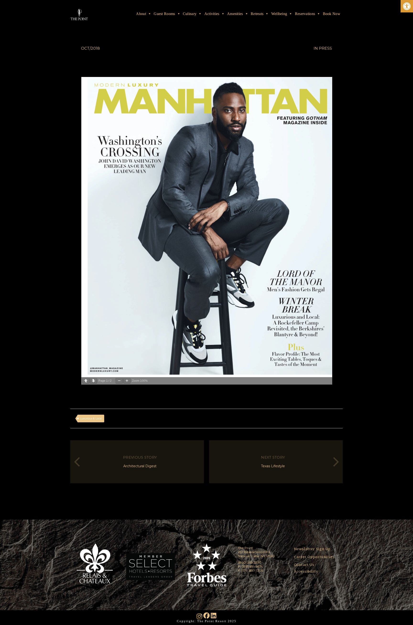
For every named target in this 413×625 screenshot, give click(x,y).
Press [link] (325, 48)
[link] (407, 6)
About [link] (141, 14)
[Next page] (93, 381)
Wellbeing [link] (279, 14)
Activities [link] (211, 14)
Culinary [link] (189, 14)
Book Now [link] (331, 14)
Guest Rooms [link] (164, 14)
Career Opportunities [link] (314, 557)
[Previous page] (85, 381)
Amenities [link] (235, 14)
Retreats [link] (257, 14)
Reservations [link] (305, 14)
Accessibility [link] (306, 571)
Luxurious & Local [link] (91, 418)
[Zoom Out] (119, 381)
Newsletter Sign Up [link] (312, 549)
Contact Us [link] (304, 565)
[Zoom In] (126, 381)
